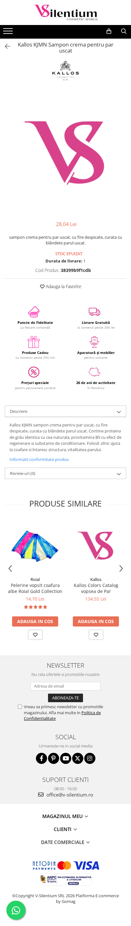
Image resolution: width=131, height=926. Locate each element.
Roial (35, 579)
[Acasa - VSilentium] (65, 12)
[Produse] (8, 33)
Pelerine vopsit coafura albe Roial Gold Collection (35, 588)
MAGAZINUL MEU (63, 816)
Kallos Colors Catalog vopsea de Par (96, 588)
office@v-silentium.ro (69, 794)
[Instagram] (89, 758)
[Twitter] (77, 758)
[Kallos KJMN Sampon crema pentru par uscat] (65, 153)
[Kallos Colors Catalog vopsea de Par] (96, 546)
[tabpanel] (65, 153)
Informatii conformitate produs (39, 459)
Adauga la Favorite (63, 286)
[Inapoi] (5, 46)
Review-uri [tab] (22, 473)
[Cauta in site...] (124, 31)
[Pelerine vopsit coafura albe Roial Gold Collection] (35, 546)
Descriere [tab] (18, 411)
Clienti (63, 829)
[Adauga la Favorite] (35, 635)
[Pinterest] (53, 758)
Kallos (95, 579)
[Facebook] (41, 758)
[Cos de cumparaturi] (109, 31)
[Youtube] (65, 758)
